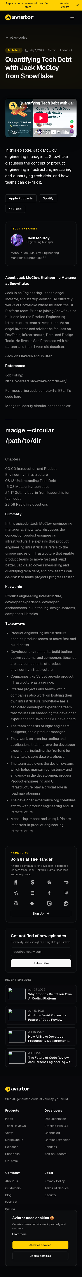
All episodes (18, 37)
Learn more (19, 1234)
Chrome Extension (57, 1140)
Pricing (10, 1209)
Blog (8, 1195)
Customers (13, 1188)
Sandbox (51, 1147)
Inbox (9, 1119)
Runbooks (12, 1154)
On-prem (11, 1161)
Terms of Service (57, 1188)
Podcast (11, 1202)
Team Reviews (15, 1126)
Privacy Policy (55, 1181)
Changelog (52, 1133)
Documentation (55, 1119)
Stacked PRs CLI (56, 1126)
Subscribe (41, 963)
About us (11, 1181)
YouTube (15, 209)
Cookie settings (40, 1256)
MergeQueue (14, 1140)
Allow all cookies (40, 1245)
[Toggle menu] (72, 17)
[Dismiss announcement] (77, 5)
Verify (9, 1133)
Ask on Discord (55, 1154)
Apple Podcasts (21, 198)
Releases (11, 1147)
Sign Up (38, 913)
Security (50, 1195)
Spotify (48, 198)
